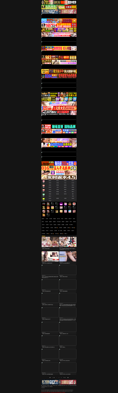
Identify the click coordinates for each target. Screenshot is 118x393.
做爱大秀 (68, 230)
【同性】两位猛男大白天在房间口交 (48, 347)
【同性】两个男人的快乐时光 (64, 360)
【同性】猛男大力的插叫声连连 (47, 304)
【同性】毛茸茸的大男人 (46, 360)
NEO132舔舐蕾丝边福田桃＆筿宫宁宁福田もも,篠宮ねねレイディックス (67, 249)
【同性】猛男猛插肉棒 (46, 333)
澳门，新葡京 (60, 230)
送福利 (74, 218)
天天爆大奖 (51, 230)
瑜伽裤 (65, 191)
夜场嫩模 (63, 224)
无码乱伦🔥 (73, 227)
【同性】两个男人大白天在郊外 (65, 374)
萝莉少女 (73, 180)
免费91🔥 (47, 233)
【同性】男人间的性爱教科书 (64, 263)
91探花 (57, 187)
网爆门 (73, 193)
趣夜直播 (59, 224)
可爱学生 (65, 189)
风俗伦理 (73, 198)
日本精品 (57, 182)
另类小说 (50, 200)
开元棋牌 (50, 218)
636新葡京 (60, 227)
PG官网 (47, 218)
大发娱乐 (43, 227)
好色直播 (43, 230)
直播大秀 (72, 230)
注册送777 (70, 218)
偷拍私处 (55, 224)
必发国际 (67, 224)
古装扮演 (50, 189)
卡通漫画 (50, 193)
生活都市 (50, 198)
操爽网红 (63, 221)
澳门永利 (58, 218)
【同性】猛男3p (62, 347)
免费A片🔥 (52, 233)
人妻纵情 (65, 198)
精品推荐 (50, 180)
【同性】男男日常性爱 (63, 276)
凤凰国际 (54, 221)
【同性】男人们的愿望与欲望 (47, 263)
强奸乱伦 (57, 180)
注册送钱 (66, 218)
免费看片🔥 (56, 227)
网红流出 (65, 187)
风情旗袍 (50, 191)
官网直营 (54, 218)
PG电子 (62, 218)
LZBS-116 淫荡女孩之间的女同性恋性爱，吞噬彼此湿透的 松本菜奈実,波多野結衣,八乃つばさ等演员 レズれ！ (67, 320)
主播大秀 (43, 224)
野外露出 (73, 187)
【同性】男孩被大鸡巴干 (46, 319)
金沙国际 (55, 230)
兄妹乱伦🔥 (57, 233)
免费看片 (65, 230)
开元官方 (47, 230)
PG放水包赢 (58, 221)
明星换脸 (57, 191)
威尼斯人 (43, 218)
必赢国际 (50, 221)
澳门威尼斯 (43, 233)
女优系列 (57, 189)
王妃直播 (47, 224)
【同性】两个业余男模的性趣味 (47, 374)
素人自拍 (73, 182)
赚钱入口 (66, 233)
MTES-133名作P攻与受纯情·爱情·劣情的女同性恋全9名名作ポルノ (50, 277)
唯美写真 (65, 193)
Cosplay (65, 182)
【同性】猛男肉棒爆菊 (63, 291)
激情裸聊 (65, 227)
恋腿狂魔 (73, 189)
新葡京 (43, 221)
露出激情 (57, 193)
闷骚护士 (73, 191)
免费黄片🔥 (61, 233)
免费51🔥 (68, 227)
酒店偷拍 (74, 221)
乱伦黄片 (51, 224)
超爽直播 (67, 221)
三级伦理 (50, 182)
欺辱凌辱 (50, 187)
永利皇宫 (51, 227)
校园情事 (57, 198)
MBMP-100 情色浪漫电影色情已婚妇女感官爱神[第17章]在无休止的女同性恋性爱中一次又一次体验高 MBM (67, 305)
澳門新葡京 (47, 227)
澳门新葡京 (71, 224)
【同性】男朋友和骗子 (46, 248)
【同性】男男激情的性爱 (46, 291)
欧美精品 (65, 180)
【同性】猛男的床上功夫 (63, 333)
